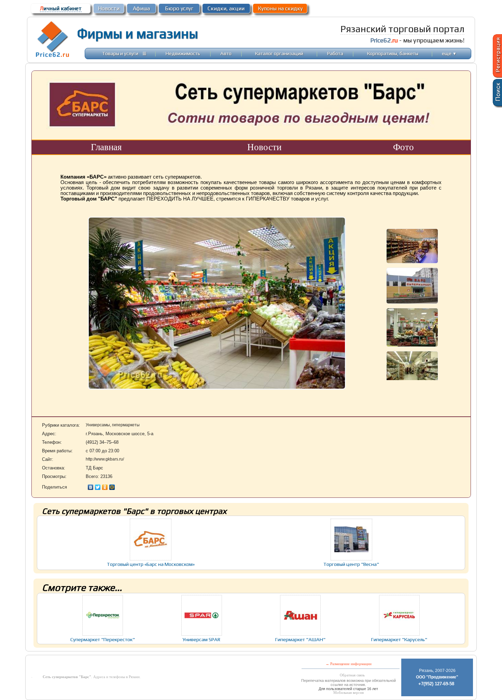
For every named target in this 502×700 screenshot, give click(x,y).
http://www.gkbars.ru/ (105, 459)
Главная (106, 147)
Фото (403, 147)
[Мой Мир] (112, 487)
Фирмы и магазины (137, 33)
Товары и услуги (120, 53)
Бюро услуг (179, 8)
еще (449, 53)
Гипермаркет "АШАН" (300, 639)
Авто (226, 53)
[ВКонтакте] (90, 487)
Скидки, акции (226, 8)
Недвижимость (183, 53)
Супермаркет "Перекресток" (102, 639)
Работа (335, 53)
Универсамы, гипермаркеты (113, 425)
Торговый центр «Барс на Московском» (151, 564)
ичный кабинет (61, 8)
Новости (109, 8)
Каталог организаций (279, 53)
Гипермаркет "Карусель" (399, 639)
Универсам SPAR (201, 639)
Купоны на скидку (280, 8)
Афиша (141, 8)
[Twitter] (97, 487)
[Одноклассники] (105, 487)
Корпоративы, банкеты (392, 53)
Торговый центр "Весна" (351, 564)
